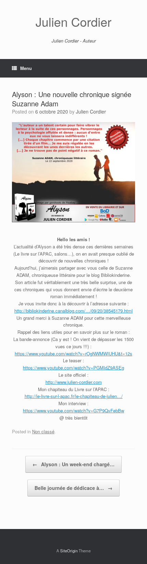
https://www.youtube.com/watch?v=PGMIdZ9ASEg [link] (73, 367)
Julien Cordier (91, 111)
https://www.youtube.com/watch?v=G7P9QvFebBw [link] (73, 410)
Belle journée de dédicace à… (73, 487)
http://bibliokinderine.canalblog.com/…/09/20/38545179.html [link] (73, 310)
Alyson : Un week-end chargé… (73, 464)
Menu (26, 68)
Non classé (43, 431)
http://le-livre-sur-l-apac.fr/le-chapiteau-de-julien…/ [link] (74, 396)
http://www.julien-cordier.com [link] (73, 382)
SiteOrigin (69, 550)
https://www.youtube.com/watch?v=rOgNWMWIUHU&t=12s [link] (73, 353)
